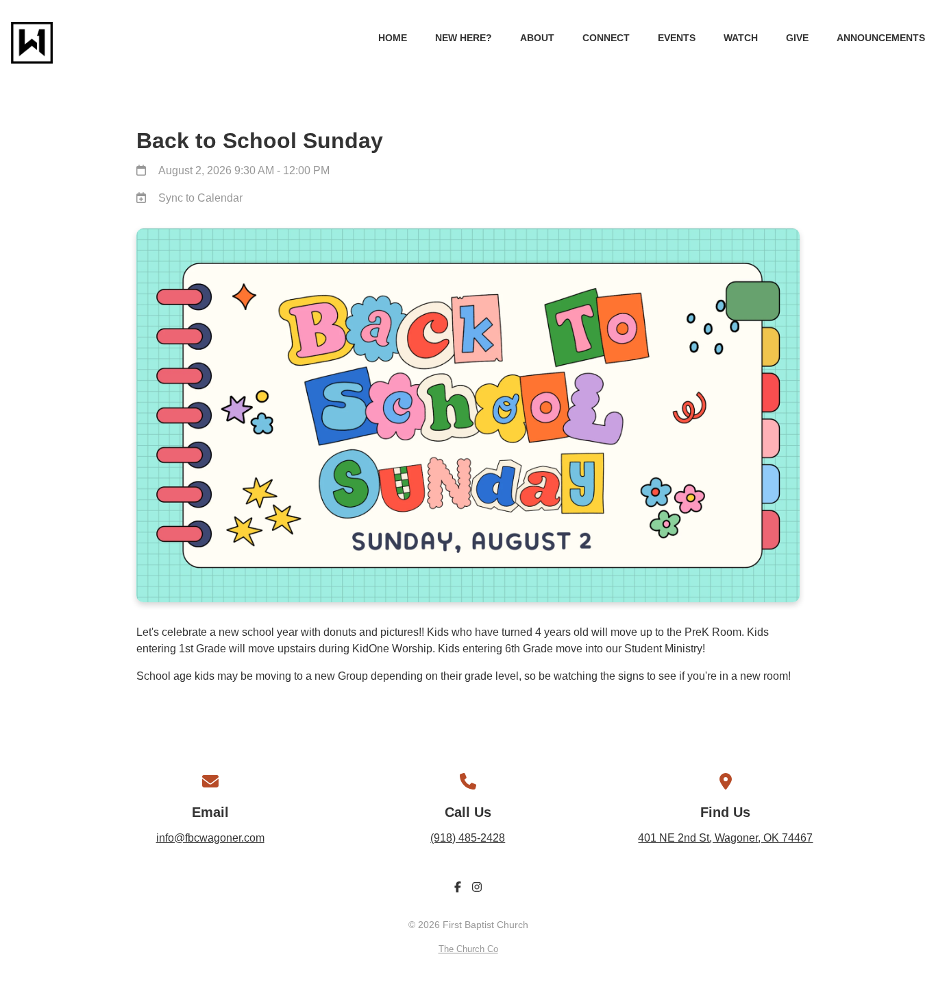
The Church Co (468, 949)
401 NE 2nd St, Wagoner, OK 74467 (725, 838)
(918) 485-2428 (467, 838)
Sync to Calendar (200, 198)
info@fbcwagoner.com (210, 838)
